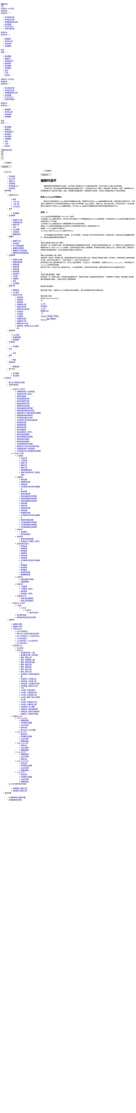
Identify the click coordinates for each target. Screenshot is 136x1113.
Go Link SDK (21, 752)
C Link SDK (21, 772)
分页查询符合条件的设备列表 (27, 420)
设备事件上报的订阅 (20, 790)
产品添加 (20, 311)
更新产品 (24, 467)
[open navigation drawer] (2, 156)
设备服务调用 (21, 318)
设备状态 (16, 267)
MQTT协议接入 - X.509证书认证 (28, 636)
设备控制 (20, 584)
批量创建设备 (17, 262)
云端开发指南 (33, 612)
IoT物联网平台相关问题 (17, 797)
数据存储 (16, 366)
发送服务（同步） (27, 593)
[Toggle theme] (2, 6)
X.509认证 (16, 206)
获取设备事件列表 (23, 401)
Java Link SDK (22, 732)
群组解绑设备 (25, 574)
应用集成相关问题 (15, 800)
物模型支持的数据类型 (21, 253)
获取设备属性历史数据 (25, 408)
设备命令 (20, 529)
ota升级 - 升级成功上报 (29, 702)
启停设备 (16, 271)
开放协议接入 (17, 629)
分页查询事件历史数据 (29, 527)
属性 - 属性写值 (26, 664)
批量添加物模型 (18, 248)
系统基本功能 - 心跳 (28, 652)
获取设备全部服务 (23, 441)
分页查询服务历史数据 (29, 524)
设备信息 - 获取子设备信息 (30, 711)
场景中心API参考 (19, 603)
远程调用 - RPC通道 (28, 706)
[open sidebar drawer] (2, 159)
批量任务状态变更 (23, 309)
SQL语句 (16, 292)
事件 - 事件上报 (26, 669)
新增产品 (24, 463)
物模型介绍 (17, 241)
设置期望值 (25, 582)
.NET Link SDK (22, 718)
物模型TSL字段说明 (20, 250)
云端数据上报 (21, 596)
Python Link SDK (22, 743)
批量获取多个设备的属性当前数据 (29, 413)
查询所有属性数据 (27, 520)
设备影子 (16, 278)
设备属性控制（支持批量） (26, 391)
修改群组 (24, 548)
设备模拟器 (17, 337)
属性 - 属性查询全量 (28, 662)
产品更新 (20, 316)
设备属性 (20, 536)
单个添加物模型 (18, 246)
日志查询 (16, 373)
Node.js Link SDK (23, 761)
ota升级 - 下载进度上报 (29, 692)
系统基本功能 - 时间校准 (29, 655)
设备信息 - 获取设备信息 (29, 709)
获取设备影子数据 (27, 579)
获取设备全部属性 (23, 434)
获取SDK (24, 745)
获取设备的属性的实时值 (25, 410)
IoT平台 (23, 608)
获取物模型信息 (26, 470)
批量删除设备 (25, 482)
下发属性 (24, 586)
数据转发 (16, 290)
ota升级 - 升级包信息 (28, 690)
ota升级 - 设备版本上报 (29, 704)
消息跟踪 (16, 339)
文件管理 (16, 283)
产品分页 (24, 458)
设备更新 (20, 302)
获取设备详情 (21, 427)
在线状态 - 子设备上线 (28, 679)
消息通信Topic (18, 645)
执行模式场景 (21, 615)
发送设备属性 (21, 429)
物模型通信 (25, 720)
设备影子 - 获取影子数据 (29, 714)
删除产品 (24, 465)
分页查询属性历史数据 (25, 444)
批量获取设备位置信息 (25, 415)
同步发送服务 (25, 534)
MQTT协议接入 (22, 631)
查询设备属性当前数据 (25, 436)
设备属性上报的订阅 (20, 788)
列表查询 (24, 558)
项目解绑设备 (21, 425)
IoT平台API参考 (18, 453)
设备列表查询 (21, 396)
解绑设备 (24, 546)
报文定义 (20, 650)
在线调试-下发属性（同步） (30, 541)
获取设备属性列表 (23, 398)
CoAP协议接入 (22, 638)
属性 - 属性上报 (26, 657)
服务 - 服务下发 (26, 671)
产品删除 (20, 314)
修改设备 (24, 479)
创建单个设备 (17, 259)
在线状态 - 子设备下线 (28, 681)
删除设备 (16, 269)
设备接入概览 (17, 624)
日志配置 (16, 375)
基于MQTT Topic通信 (28, 730)
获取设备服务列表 (23, 403)
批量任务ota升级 (22, 323)
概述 (14, 199)
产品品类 (16, 243)
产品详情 (24, 460)
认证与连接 (25, 725)
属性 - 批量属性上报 (28, 660)
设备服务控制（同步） (25, 394)
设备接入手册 (17, 626)
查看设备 (16, 264)
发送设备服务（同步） (25, 432)
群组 (14, 360)
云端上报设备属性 (27, 598)
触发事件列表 (17, 295)
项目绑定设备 (21, 422)
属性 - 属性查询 (26, 667)
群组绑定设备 (25, 572)
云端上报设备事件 (27, 601)
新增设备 (24, 484)
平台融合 (16, 346)
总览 (14, 353)
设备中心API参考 (19, 389)
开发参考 (28, 610)
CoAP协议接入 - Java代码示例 (27, 641)
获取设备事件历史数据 (29, 498)
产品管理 (20, 456)
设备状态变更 (21, 307)
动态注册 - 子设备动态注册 (30, 683)
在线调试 (16, 274)
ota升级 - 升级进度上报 (29, 695)
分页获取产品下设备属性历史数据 (29, 451)
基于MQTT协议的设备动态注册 (28, 633)
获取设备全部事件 (23, 439)
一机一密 (16, 202)
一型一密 (16, 204)
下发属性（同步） (27, 589)
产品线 (19, 605)
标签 (14, 281)
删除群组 (24, 551)
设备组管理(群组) (23, 543)
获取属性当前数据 (23, 406)
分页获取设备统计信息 (25, 417)
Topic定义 (20, 648)
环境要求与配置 (26, 723)
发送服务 (24, 532)
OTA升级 (16, 335)
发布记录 (24, 727)
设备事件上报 (21, 321)
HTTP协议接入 (22, 643)
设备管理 (20, 477)
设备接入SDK (17, 716)
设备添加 (20, 297)
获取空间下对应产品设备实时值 (28, 446)
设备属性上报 (21, 304)
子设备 (15, 276)
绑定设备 (24, 555)
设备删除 (20, 299)
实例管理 (16, 213)
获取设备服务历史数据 (29, 496)
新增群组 (24, 553)
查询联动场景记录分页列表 (26, 617)
